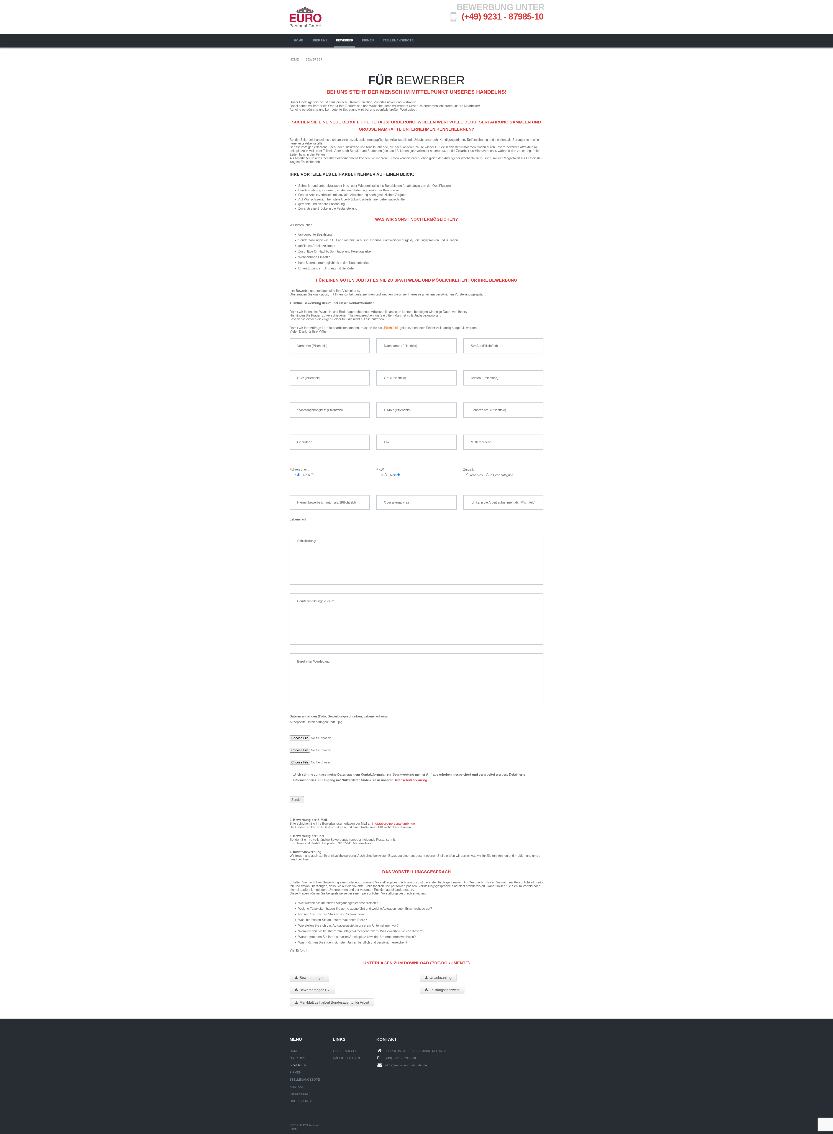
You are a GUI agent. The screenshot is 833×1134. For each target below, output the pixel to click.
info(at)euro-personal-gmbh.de (393, 823)
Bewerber (344, 40)
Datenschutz (301, 1101)
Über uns (319, 40)
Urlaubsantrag (441, 978)
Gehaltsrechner (347, 1051)
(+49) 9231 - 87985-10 (502, 16)
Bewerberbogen (312, 978)
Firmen (368, 40)
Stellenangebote (397, 40)
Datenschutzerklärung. (411, 780)
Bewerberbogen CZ (315, 990)
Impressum (299, 1094)
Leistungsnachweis (444, 990)
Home (298, 40)
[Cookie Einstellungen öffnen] (9, 1128)
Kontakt (297, 1086)
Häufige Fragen (346, 1058)
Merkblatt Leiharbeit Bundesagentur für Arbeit (334, 1002)
